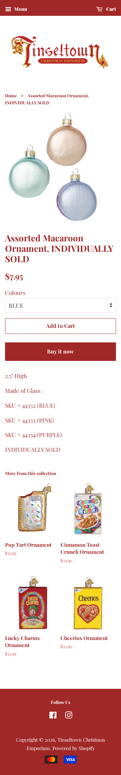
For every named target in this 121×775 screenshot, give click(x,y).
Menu (20, 9)
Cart (110, 9)
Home (11, 95)
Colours (15, 292)
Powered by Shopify (73, 748)
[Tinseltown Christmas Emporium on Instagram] (68, 716)
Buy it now (60, 351)
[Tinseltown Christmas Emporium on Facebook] (53, 716)
